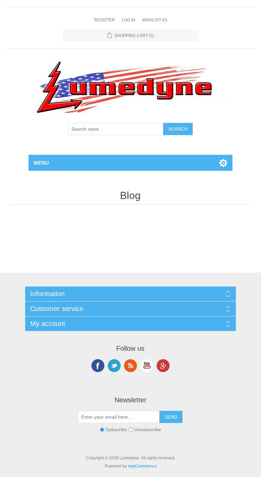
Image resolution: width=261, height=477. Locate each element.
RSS (130, 365)
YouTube (146, 365)
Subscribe (116, 429)
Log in (128, 20)
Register (104, 20)
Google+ (163, 365)
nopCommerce (142, 466)
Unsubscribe (147, 429)
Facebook (97, 365)
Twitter (114, 365)
